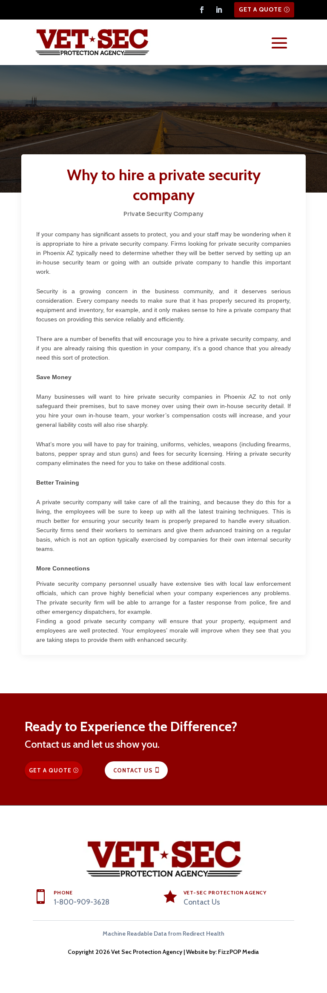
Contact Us (132, 770)
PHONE (63, 892)
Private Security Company (163, 214)
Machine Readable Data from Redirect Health (163, 933)
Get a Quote (260, 9)
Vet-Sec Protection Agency (225, 892)
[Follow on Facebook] (202, 10)
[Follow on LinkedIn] (219, 10)
